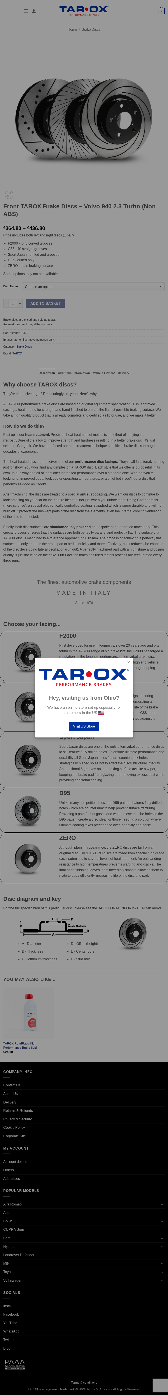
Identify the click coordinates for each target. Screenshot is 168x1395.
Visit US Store (84, 726)
